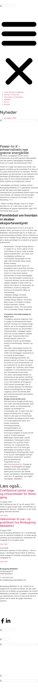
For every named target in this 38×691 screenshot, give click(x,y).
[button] (19, 52)
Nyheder (7, 99)
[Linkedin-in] (8, 620)
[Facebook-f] (2, 620)
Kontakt (7, 104)
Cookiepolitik (5, 607)
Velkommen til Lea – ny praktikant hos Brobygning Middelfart (18, 522)
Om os (6, 102)
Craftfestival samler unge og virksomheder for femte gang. (18, 494)
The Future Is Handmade (13, 97)
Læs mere (4, 515)
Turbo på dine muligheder (14, 92)
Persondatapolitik (6, 613)
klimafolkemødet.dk (14, 464)
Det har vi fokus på (11, 95)
